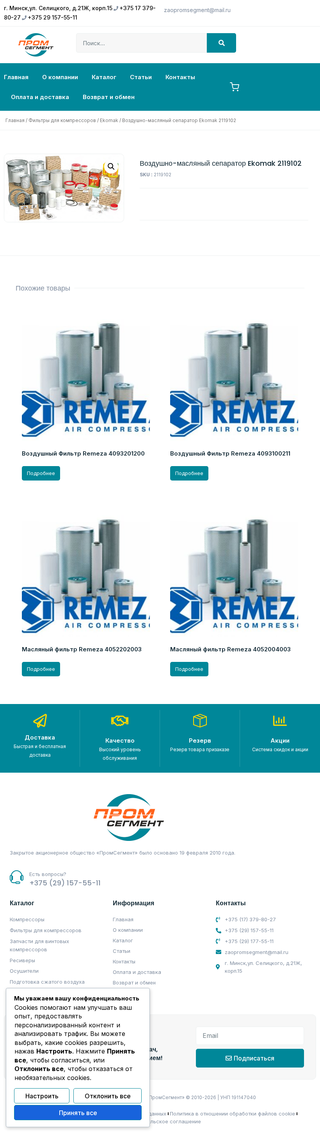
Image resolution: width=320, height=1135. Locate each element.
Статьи (141, 77)
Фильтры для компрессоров (62, 120)
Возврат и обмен (109, 97)
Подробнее (41, 473)
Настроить (42, 1096)
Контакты (180, 77)
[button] (111, 167)
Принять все (78, 1113)
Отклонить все (108, 1096)
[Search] (221, 43)
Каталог (104, 77)
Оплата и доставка (40, 97)
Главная (16, 77)
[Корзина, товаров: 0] (234, 87)
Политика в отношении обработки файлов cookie (232, 1113)
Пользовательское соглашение (160, 1121)
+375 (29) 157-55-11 (65, 883)
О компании (60, 77)
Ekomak (109, 120)
